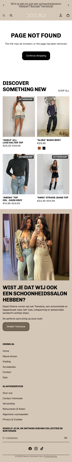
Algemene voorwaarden (15, 414)
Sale (5, 377)
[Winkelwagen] (68, 15)
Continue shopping (36, 55)
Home (6, 350)
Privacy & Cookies (12, 419)
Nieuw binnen (10, 356)
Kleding (7, 361)
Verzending (9, 403)
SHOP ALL (63, 90)
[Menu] (4, 15)
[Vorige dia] (3, 5)
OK (65, 437)
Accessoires (9, 366)
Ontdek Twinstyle (16, 326)
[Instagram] (36, 449)
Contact (7, 372)
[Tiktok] (42, 449)
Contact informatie (13, 398)
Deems (26, 456)
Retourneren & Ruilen (14, 408)
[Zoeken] (11, 15)
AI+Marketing (50, 456)
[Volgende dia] (68, 5)
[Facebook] (30, 449)
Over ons (7, 392)
